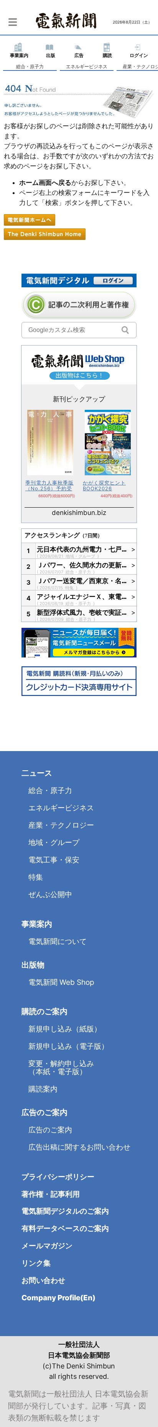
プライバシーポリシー (57, 1176)
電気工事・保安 (53, 859)
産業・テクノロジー (61, 825)
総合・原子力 (30, 66)
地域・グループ (81, 556)
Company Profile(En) (58, 1297)
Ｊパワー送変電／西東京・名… (82, 581)
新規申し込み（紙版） (64, 1029)
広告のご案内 (50, 1129)
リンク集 (36, 1263)
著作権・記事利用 (50, 1194)
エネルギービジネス (86, 66)
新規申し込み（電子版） (68, 1046)
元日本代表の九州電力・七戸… (82, 549)
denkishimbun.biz (79, 512)
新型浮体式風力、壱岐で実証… (82, 612)
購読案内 (43, 1089)
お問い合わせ (43, 1280)
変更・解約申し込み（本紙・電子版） (61, 1067)
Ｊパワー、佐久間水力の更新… (82, 565)
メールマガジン (46, 1245)
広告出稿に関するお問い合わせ (79, 1147)
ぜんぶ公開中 (50, 894)
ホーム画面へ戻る (45, 182)
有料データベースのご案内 (65, 1228)
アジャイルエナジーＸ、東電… (82, 596)
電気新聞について (57, 941)
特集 (70, 587)
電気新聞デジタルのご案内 (65, 1211)
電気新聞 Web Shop (61, 982)
